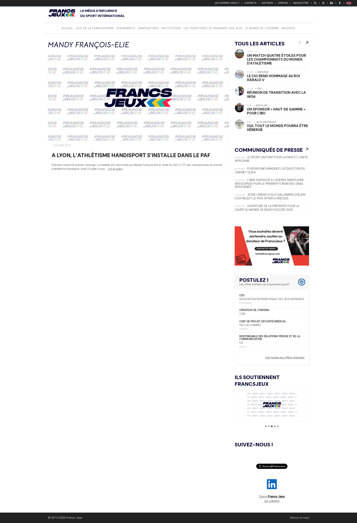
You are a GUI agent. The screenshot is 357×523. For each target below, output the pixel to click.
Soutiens (267, 2)
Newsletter (300, 2)
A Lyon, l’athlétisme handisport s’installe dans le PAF (131, 155)
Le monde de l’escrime (262, 28)
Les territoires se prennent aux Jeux (213, 28)
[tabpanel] (272, 405)
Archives (288, 28)
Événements (126, 28)
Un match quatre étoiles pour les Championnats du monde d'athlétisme (276, 59)
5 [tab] (278, 426)
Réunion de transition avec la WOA (276, 94)
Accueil (67, 28)
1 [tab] (266, 426)
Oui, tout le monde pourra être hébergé (277, 127)
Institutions (171, 28)
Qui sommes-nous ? (227, 2)
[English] (349, 2)
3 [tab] (272, 426)
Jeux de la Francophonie (95, 28)
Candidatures (148, 28)
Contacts (250, 2)
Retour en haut (299, 517)
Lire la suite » (115, 169)
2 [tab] (269, 426)
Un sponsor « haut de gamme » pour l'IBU (276, 111)
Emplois (283, 2)
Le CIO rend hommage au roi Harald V (273, 78)
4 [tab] (275, 426)
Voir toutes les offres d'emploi (284, 357)
